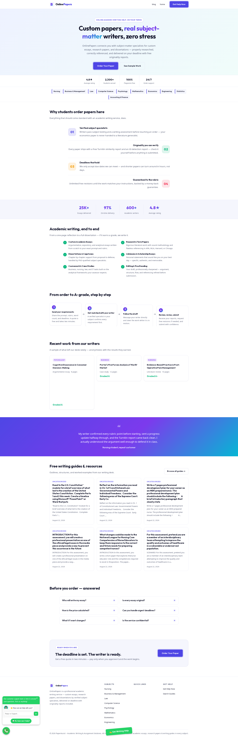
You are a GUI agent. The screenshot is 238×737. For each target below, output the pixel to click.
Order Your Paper (105, 65)
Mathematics (137, 91)
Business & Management (75, 91)
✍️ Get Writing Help (119, 731)
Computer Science (105, 91)
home (162, 4)
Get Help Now (179, 4)
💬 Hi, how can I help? (21, 721)
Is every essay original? (133, 600)
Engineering (167, 91)
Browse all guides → (176, 471)
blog (154, 4)
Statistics (181, 91)
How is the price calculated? (75, 610)
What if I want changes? (74, 620)
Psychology (122, 91)
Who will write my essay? (74, 600)
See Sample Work (132, 65)
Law (91, 91)
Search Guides (169, 693)
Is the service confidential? (135, 620)
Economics (152, 91)
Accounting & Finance (119, 97)
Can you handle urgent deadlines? (138, 610)
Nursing (57, 91)
